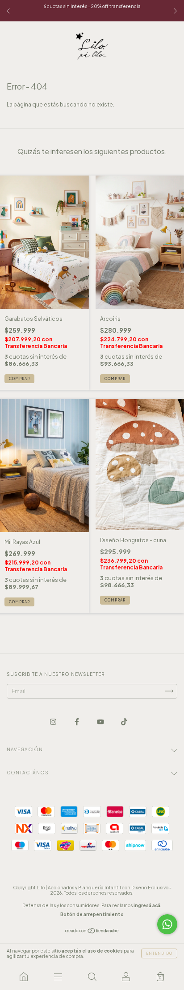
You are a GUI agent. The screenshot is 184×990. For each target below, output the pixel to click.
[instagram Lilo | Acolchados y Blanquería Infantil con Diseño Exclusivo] (53, 721)
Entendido (159, 953)
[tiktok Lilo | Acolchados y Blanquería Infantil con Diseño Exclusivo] (124, 721)
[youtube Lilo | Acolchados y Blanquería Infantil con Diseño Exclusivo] (100, 721)
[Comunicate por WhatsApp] (167, 924)
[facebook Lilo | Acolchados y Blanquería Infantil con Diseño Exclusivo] (77, 721)
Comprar (19, 378)
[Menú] (58, 976)
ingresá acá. (148, 905)
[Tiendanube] (92, 932)
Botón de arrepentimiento (92, 914)
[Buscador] (92, 976)
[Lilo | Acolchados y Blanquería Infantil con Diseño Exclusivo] (24, 976)
